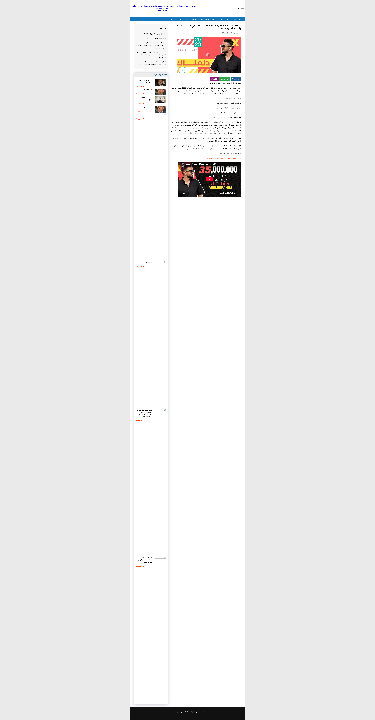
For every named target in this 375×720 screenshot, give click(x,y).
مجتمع (228, 19)
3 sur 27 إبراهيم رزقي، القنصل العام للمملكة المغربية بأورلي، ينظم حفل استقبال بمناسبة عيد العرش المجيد (151, 55)
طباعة (215, 79)
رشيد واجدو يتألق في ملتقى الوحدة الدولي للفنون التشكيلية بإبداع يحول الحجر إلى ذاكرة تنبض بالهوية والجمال (152, 45)
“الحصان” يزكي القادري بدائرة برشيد (154, 33)
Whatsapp (225, 79)
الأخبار (234, 19)
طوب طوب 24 (235, 33)
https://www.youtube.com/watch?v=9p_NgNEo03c (222, 158)
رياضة (201, 19)
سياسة (207, 19)
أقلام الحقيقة (171, 19)
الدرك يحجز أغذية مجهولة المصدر (155, 38)
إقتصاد (214, 19)
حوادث (221, 19)
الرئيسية (241, 19)
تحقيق (181, 19)
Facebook (236, 79)
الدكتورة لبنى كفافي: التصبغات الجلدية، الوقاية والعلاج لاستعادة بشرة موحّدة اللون (152, 63)
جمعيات (194, 19)
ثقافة (187, 19)
